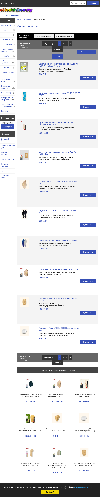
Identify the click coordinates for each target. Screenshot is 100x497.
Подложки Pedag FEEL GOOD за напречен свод (59, 329)
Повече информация (83, 487)
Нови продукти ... (7, 111)
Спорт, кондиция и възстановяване (8, 105)
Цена (58, 56)
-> (8, 40)
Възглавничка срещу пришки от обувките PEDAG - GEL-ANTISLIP (58, 65)
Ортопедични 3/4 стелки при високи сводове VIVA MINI (56, 123)
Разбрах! (50, 491)
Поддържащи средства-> (8, 87)
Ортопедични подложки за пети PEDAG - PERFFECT (58, 153)
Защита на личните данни (8, 147)
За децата (8, 30)
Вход (13, 3)
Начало (4, 3)
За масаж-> (8, 68)
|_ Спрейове (8, 56)
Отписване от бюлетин (6, 177)
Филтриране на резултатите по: (24, 36)
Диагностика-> (8, 25)
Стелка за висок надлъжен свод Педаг (84, 395)
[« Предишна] (48, 44)
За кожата (8, 35)
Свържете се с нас (8, 159)
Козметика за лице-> (8, 73)
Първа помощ (8, 93)
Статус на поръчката (4, 165)
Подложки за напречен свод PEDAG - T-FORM (57, 430)
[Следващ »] (57, 49)
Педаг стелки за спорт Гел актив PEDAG (58, 240)
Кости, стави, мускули (8, 80)
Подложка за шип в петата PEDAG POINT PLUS (58, 299)
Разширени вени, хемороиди (8, 99)
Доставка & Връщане (5, 140)
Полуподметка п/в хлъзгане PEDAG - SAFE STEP (30, 395)
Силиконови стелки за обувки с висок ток (30, 464)
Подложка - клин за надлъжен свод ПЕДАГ (59, 269)
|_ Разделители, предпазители (8, 50)
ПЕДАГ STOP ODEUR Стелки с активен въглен (57, 211)
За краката (27, 19)
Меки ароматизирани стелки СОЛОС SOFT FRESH (59, 94)
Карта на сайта (6, 171)
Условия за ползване (5, 153)
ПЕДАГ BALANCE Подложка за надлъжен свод (58, 182)
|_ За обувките (8, 44)
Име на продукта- (87, 52)
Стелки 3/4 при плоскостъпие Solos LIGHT (30, 430)
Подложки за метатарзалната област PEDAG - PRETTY (57, 465)
